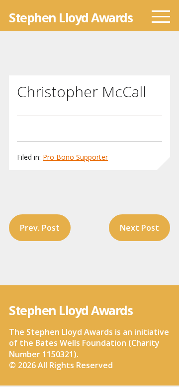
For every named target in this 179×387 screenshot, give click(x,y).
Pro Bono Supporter (75, 157)
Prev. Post (40, 227)
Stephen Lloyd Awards (70, 17)
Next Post (139, 227)
